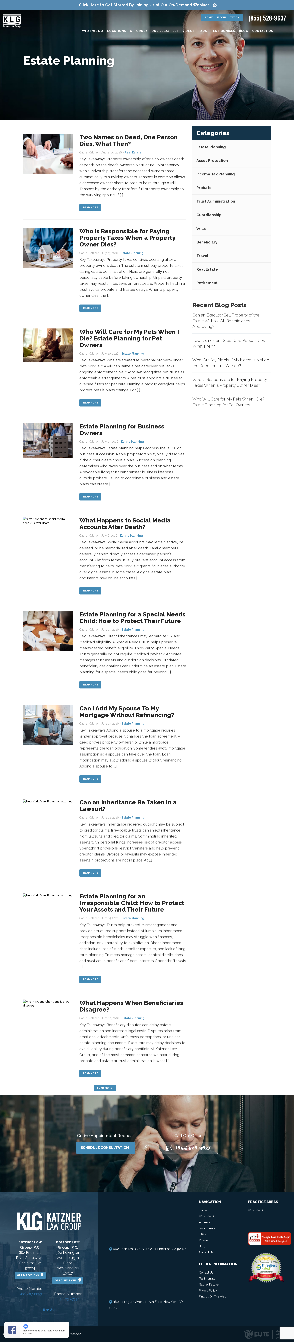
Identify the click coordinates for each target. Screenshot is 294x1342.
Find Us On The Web (212, 1296)
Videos (189, 31)
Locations (116, 31)
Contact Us (262, 31)
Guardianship (208, 215)
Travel (202, 255)
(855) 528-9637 (267, 17)
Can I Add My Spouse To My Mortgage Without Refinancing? (126, 711)
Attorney (138, 31)
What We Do (92, 31)
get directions (29, 1275)
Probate (204, 187)
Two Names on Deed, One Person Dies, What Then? (128, 140)
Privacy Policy (208, 1290)
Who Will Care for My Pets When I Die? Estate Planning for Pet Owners (129, 338)
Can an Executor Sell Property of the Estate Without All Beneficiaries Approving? (225, 321)
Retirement (207, 283)
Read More (90, 207)
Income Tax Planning (215, 174)
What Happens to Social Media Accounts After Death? (125, 523)
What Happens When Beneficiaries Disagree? (131, 1006)
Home (203, 1210)
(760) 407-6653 (30, 1294)
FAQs (203, 31)
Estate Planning (211, 147)
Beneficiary (206, 242)
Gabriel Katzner (209, 1284)
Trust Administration (215, 201)
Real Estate (207, 269)
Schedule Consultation (222, 17)
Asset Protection (212, 160)
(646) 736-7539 (67, 1299)
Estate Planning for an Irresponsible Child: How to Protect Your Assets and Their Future (131, 903)
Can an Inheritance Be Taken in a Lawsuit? (128, 805)
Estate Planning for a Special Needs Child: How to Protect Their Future (132, 617)
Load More (104, 1088)
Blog (243, 31)
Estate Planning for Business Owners (121, 429)
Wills (201, 228)
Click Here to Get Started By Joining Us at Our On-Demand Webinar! (144, 5)
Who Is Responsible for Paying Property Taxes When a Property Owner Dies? (127, 238)
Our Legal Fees (165, 31)
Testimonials (223, 31)
